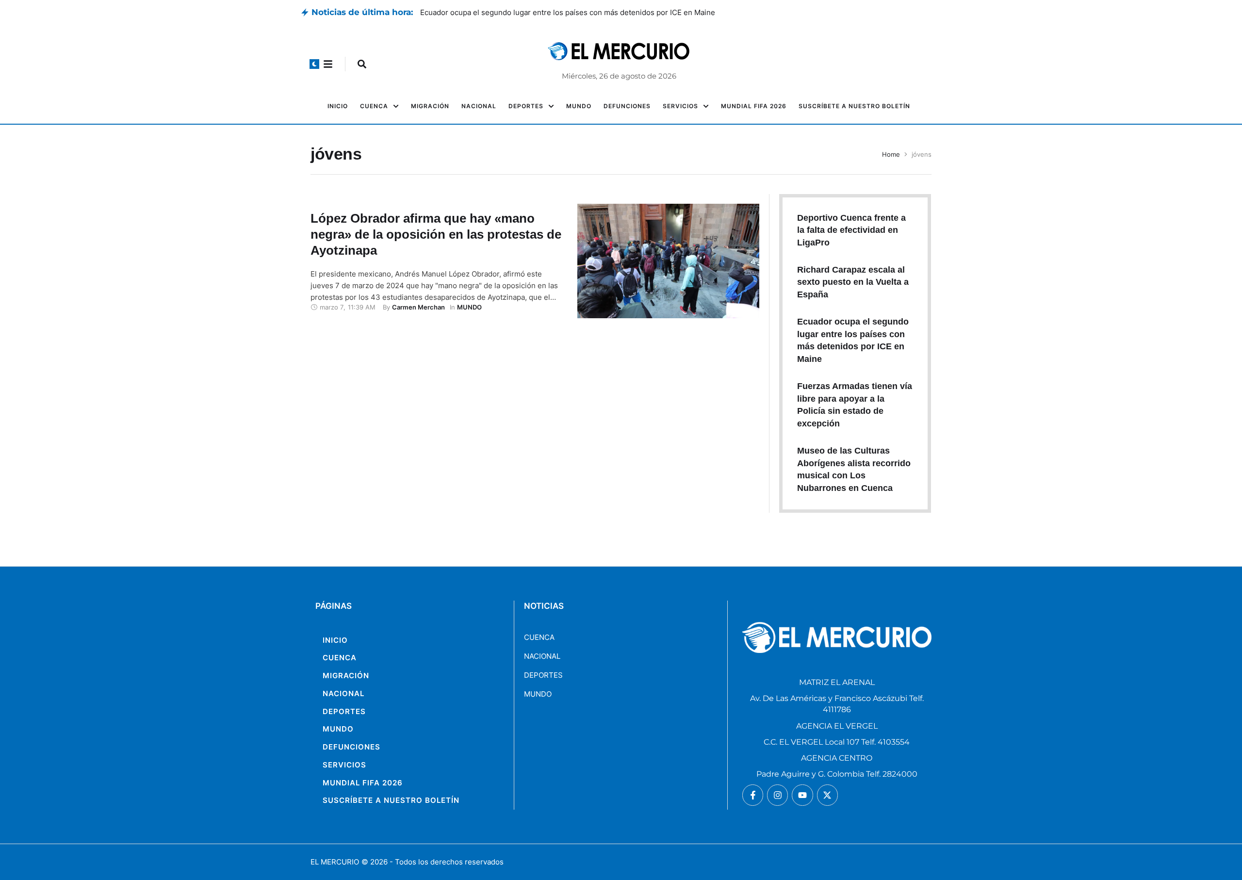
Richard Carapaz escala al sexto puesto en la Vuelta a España (524, 12)
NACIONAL (542, 656)
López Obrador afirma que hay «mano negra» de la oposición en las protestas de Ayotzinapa (435, 234)
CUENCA (539, 637)
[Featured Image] (668, 261)
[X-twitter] (827, 794)
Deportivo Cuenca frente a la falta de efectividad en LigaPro (851, 230)
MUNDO (538, 694)
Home (891, 154)
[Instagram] (777, 794)
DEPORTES (543, 675)
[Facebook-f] (752, 794)
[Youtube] (802, 794)
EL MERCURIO (334, 861)
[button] (314, 64)
